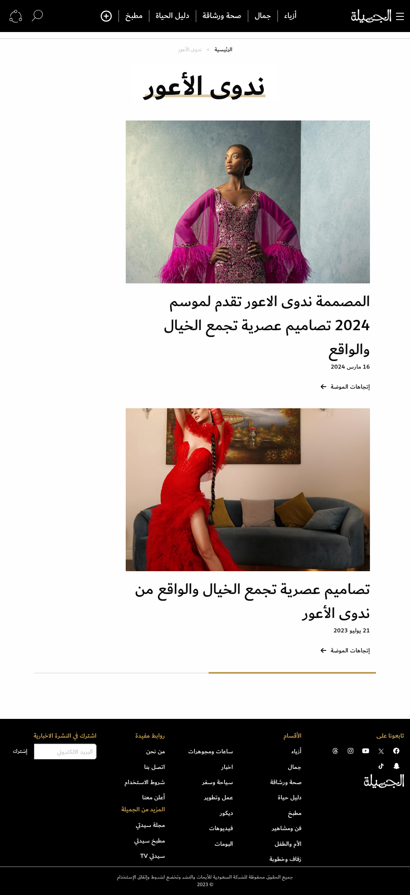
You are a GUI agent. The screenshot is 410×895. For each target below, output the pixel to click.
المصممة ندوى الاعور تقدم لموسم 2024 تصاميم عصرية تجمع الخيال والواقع (267, 326)
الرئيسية (223, 49)
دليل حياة (289, 797)
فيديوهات (221, 828)
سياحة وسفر (217, 782)
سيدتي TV (152, 856)
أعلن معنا (153, 797)
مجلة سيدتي (150, 825)
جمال (263, 16)
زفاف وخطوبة (285, 859)
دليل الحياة (172, 16)
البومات (224, 844)
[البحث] (37, 16)
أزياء (290, 16)
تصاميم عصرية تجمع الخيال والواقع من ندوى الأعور (252, 601)
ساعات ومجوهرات (210, 751)
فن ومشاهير (286, 828)
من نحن (155, 751)
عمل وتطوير (218, 797)
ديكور (226, 813)
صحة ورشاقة (222, 16)
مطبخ (134, 16)
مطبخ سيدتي (149, 840)
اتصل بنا (154, 767)
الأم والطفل (288, 844)
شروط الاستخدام (145, 782)
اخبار (227, 767)
